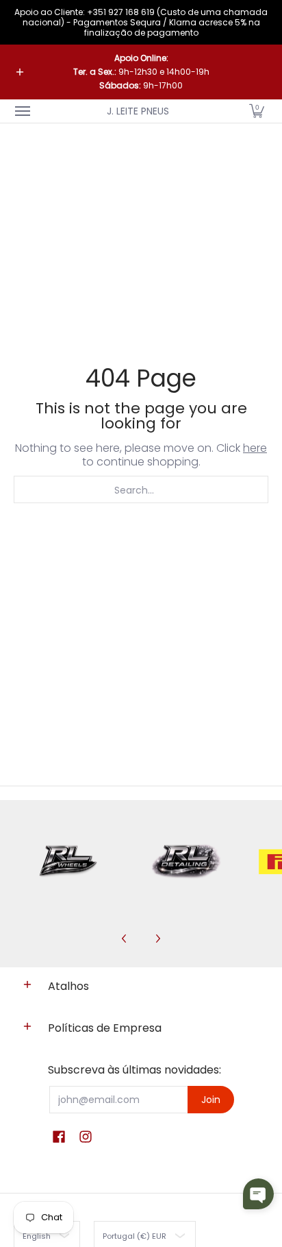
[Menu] (22, 111)
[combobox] (141, 489)
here (255, 448)
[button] (256, 111)
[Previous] (125, 938)
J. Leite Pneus (138, 111)
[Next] (157, 938)
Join (210, 1099)
